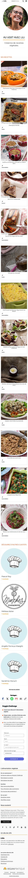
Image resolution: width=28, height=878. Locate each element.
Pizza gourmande (14, 125)
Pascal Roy (6, 576)
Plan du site (12, 872)
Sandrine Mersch (9, 681)
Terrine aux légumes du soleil (14, 236)
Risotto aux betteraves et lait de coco (14, 532)
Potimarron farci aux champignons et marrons (14, 89)
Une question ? (20, 872)
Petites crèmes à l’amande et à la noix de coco (14, 384)
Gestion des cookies (14, 876)
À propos (6, 872)
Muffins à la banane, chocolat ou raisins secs (14, 163)
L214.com (11, 844)
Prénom (6, 733)
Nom (5, 739)
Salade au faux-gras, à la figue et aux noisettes (14, 347)
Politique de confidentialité (18, 873)
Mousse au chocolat (14, 273)
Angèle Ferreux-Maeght (12, 646)
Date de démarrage (10, 751)
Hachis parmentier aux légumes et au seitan (14, 310)
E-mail (6, 745)
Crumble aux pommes (14, 458)
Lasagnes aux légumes (14, 495)
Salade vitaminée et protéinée (14, 421)
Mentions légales (7, 873)
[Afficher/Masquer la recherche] (23, 1)
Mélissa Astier (8, 611)
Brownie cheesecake (14, 199)
